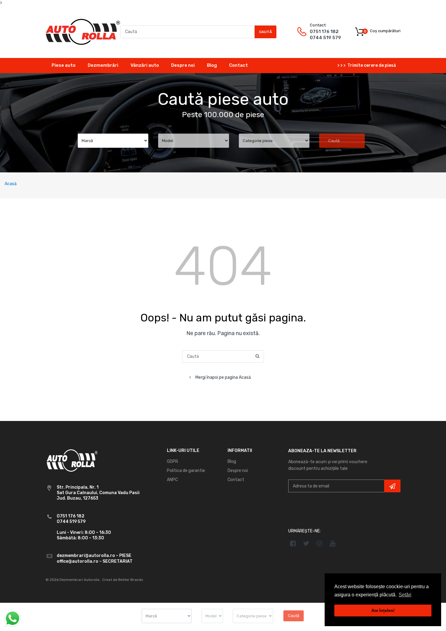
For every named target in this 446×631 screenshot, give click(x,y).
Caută (265, 32)
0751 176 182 (324, 31)
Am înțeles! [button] (383, 610)
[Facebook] (293, 543)
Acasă (11, 183)
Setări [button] (405, 594)
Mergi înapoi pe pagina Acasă (223, 377)
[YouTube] (332, 543)
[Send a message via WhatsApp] (12, 618)
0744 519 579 (325, 37)
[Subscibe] (392, 486)
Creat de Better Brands (122, 580)
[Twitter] (306, 543)
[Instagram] (319, 543)
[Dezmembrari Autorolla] (83, 31)
